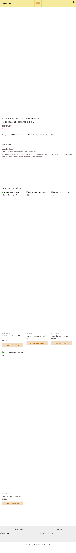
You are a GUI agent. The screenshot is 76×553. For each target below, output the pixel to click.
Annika (53, 135)
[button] (73, 9)
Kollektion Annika (18, 118)
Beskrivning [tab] (6, 144)
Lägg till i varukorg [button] (12, 345)
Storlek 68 (29, 118)
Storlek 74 (37, 118)
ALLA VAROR (6, 118)
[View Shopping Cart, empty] (72, 3)
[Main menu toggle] (38, 3)
